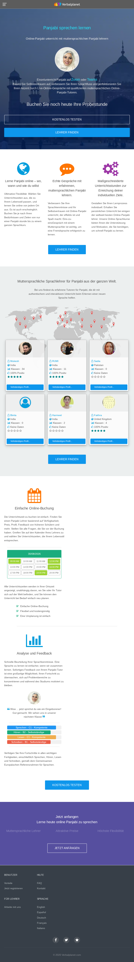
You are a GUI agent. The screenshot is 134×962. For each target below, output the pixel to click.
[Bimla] (25, 403)
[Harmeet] (67, 403)
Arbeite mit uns (12, 907)
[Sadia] (109, 348)
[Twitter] (66, 940)
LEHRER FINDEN (67, 132)
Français (42, 922)
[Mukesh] (25, 348)
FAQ (39, 883)
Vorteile (8, 883)
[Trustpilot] (77, 940)
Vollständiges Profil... (20, 387)
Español (41, 912)
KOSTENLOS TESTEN (67, 119)
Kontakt (41, 888)
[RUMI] (67, 348)
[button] (6, 4)
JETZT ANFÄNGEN (67, 848)
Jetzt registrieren (13, 888)
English (41, 907)
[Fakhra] (109, 403)
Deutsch (41, 917)
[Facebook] (56, 940)
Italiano (41, 928)
